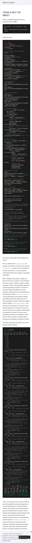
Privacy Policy (6, 540)
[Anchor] (11, 15)
